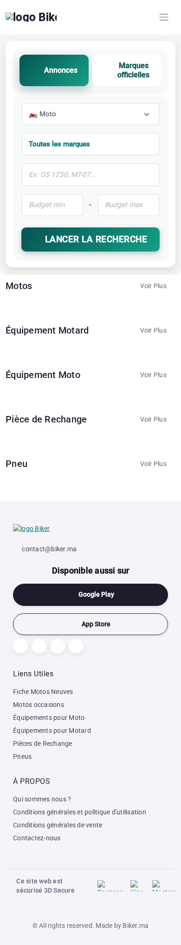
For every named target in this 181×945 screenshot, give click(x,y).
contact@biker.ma (49, 549)
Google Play (96, 594)
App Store (96, 624)
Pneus (22, 756)
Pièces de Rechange (42, 743)
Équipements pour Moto (48, 717)
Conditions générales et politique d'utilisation (79, 812)
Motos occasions (38, 704)
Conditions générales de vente (57, 825)
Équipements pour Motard (52, 730)
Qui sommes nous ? (42, 799)
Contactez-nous (37, 838)
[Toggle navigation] (163, 17)
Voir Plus (153, 286)
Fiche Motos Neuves (43, 691)
